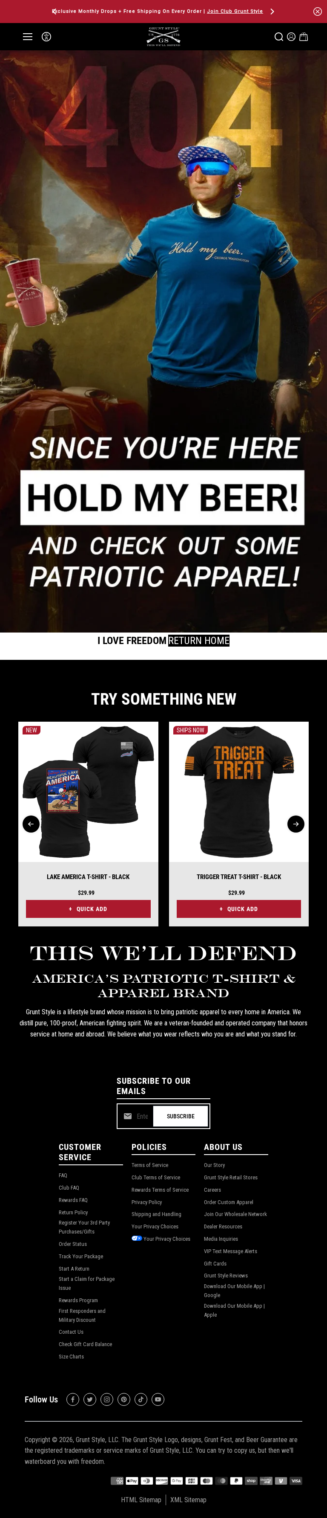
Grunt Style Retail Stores (231, 1177)
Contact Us (71, 1332)
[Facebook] (72, 1399)
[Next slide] (295, 824)
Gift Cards (215, 1263)
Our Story (214, 1165)
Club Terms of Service (156, 1177)
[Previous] (55, 11)
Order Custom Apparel (228, 1202)
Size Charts (71, 1356)
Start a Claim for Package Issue (87, 1283)
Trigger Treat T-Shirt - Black (239, 877)
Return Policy (73, 1212)
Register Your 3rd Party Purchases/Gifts (84, 1227)
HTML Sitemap (141, 1500)
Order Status (73, 1244)
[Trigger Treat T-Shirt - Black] (239, 792)
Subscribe (181, 1116)
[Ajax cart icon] (303, 37)
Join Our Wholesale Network (235, 1214)
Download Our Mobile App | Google (234, 1290)
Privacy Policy (147, 1202)
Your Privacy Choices (155, 1226)
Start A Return (74, 1268)
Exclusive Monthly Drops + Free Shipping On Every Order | (157, 11)
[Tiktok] (141, 1399)
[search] (279, 37)
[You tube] (158, 1399)
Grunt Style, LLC (97, 1440)
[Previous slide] (31, 824)
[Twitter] (89, 1399)
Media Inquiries (221, 1239)
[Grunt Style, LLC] (163, 36)
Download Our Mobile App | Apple (234, 1310)
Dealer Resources (223, 1226)
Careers (212, 1190)
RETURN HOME (198, 641)
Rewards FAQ (73, 1200)
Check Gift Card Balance (85, 1344)
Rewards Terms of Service (160, 1190)
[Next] (271, 11)
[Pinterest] (124, 1399)
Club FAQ (69, 1187)
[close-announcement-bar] (318, 11)
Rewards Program (78, 1300)
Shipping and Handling (156, 1214)
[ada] (46, 36)
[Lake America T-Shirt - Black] (88, 792)
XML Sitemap (188, 1500)
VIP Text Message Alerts (230, 1251)
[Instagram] (106, 1399)
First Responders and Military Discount (82, 1315)
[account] (291, 37)
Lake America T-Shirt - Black (88, 877)
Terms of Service (150, 1165)
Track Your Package (81, 1256)
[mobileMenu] (27, 36)
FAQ (63, 1175)
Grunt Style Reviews (226, 1275)
